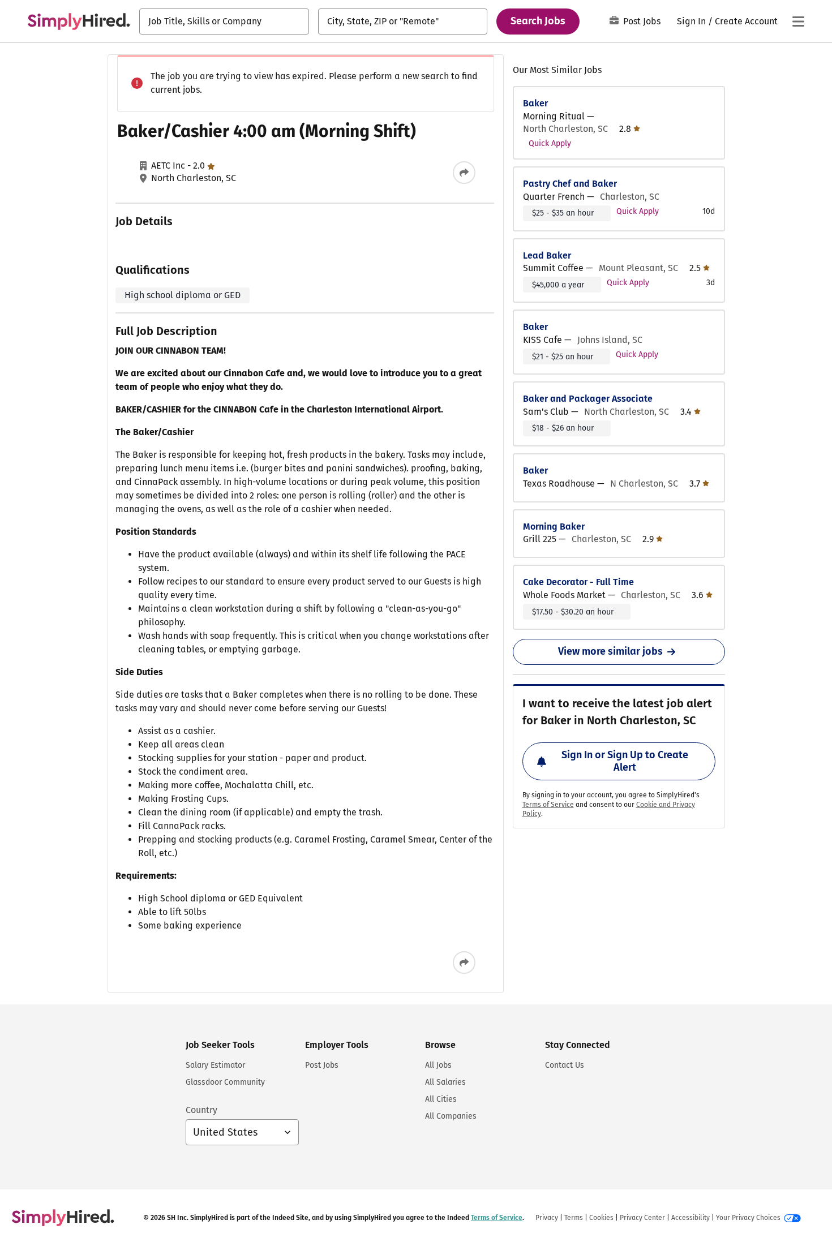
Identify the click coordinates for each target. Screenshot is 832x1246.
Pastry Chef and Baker (570, 183)
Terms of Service (548, 805)
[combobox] (224, 21)
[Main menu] (798, 21)
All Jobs (438, 1065)
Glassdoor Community (225, 1082)
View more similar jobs (610, 651)
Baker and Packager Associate (588, 398)
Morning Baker (554, 526)
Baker (535, 103)
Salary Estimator (215, 1065)
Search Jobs (538, 21)
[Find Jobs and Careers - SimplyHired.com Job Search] (78, 21)
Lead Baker (547, 255)
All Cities (441, 1099)
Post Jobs (642, 21)
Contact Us (564, 1065)
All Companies (451, 1116)
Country (201, 1110)
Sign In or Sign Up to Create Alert (624, 761)
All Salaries (445, 1082)
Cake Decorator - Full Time (578, 582)
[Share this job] (464, 172)
